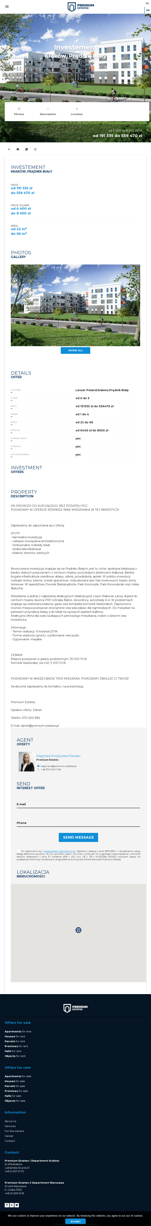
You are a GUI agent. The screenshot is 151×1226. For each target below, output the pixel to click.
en (148, 10)
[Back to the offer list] (9, 149)
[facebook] (7, 1205)
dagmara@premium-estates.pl (58, 766)
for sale (18, 1076)
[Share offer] (35, 149)
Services (10, 1126)
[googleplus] (12, 1205)
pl (147, 3)
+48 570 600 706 (50, 769)
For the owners (14, 1131)
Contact (10, 1140)
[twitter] (17, 1205)
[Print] (17, 149)
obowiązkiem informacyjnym (60, 851)
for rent (18, 1031)
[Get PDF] (26, 149)
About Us (10, 1121)
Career (9, 1136)
